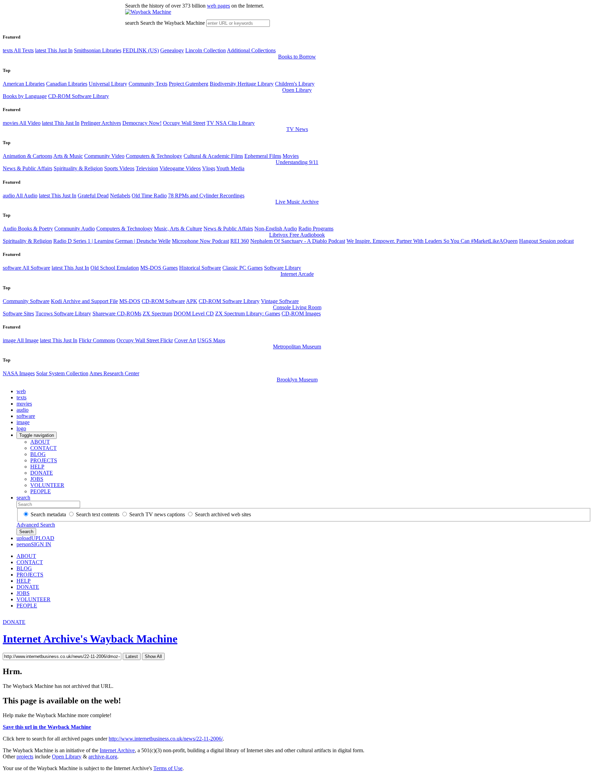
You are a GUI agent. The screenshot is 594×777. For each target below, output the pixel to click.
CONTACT (43, 448)
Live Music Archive (297, 202)
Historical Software (200, 268)
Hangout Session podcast (546, 241)
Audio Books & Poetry (28, 228)
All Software (26, 268)
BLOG (38, 454)
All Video (22, 123)
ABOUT (40, 442)
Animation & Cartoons (27, 156)
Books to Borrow (297, 57)
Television (147, 168)
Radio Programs (315, 228)
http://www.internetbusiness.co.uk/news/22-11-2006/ (166, 739)
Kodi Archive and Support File (84, 301)
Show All (153, 656)
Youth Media (230, 168)
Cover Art (185, 340)
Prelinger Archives (101, 123)
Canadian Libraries (66, 84)
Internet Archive (117, 750)
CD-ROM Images (301, 313)
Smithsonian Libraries (97, 50)
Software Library (282, 268)
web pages (218, 6)
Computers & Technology (154, 156)
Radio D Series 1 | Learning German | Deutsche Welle (111, 241)
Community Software (26, 301)
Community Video (104, 156)
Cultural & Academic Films (213, 156)
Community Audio (74, 228)
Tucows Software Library (63, 313)
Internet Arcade (297, 274)
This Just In (54, 50)
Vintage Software (280, 301)
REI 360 (239, 241)
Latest (131, 656)
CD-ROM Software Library (78, 96)
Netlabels (120, 195)
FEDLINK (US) (141, 50)
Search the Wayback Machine (172, 23)
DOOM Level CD (194, 313)
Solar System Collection (62, 373)
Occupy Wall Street (184, 123)
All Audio (20, 195)
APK (191, 301)
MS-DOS (129, 301)
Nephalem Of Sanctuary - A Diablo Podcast (297, 241)
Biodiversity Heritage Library (242, 84)
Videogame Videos (180, 168)
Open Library (297, 90)
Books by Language (25, 96)
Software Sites (18, 313)
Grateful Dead (93, 195)
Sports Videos (119, 168)
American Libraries (24, 84)
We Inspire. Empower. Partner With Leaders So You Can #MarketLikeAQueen (432, 241)
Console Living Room (297, 307)
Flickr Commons (97, 340)
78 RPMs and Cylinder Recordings (206, 195)
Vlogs (208, 168)
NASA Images (19, 373)
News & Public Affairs (27, 168)
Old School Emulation (114, 268)
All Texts (18, 50)
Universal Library (108, 84)
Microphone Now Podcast (200, 241)
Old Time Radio (149, 195)
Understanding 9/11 (297, 162)
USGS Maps (211, 340)
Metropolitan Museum (297, 346)
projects (24, 756)
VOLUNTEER (47, 485)
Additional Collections (251, 50)
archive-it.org (102, 756)
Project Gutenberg (188, 84)
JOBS (36, 479)
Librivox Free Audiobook (297, 235)
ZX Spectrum (157, 313)
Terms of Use (168, 768)
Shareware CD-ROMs (116, 313)
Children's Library (295, 84)
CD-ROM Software (163, 301)
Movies (291, 156)
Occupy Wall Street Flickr (145, 340)
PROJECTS (43, 460)
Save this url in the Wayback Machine (47, 727)
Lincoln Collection (205, 50)
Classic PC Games (242, 268)
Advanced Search (35, 525)
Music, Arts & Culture (178, 228)
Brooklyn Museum (297, 379)
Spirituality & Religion (78, 168)
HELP (37, 467)
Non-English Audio (275, 228)
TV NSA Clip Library (231, 123)
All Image (20, 340)
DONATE (41, 473)
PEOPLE (40, 491)
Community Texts (148, 84)
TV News (297, 129)
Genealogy (172, 50)
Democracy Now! (142, 123)
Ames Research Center (114, 373)
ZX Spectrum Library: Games (247, 313)
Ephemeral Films (262, 156)
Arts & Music (68, 156)
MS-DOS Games (159, 268)
